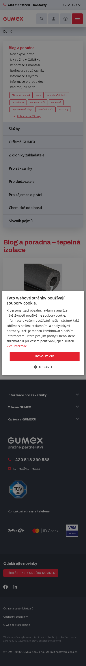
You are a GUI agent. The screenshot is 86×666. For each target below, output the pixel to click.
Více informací (17, 346)
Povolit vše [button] (44, 356)
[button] (43, 366)
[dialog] (43, 333)
